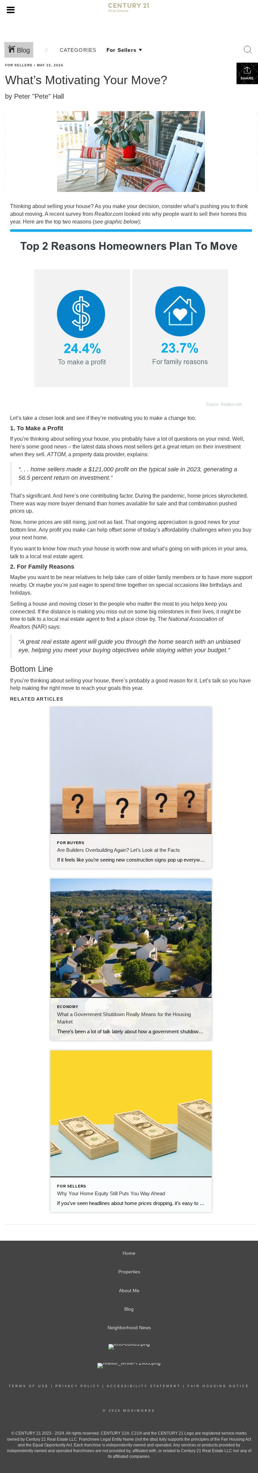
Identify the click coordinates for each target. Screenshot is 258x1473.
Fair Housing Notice (218, 1386)
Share (247, 78)
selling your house (69, 206)
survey (73, 214)
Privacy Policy (77, 1386)
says (53, 627)
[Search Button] (248, 50)
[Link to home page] (129, 10)
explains (137, 454)
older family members (169, 577)
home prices (202, 496)
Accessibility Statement (144, 1386)
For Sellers (19, 65)
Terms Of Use (29, 1386)
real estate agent (62, 556)
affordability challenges (189, 530)
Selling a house (28, 604)
